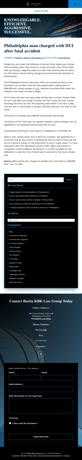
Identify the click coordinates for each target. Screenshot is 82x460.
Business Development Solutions (50, 455)
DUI (37, 88)
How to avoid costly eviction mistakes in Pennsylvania (31, 200)
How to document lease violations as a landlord (28, 196)
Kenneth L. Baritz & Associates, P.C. (30, 58)
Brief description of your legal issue (25, 396)
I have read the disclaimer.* (25, 423)
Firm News (13, 259)
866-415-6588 (42, 11)
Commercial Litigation (18, 239)
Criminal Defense (16, 243)
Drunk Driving (64, 58)
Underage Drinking (17, 274)
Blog (11, 232)
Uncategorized (15, 271)
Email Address (16, 384)
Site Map (24, 455)
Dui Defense (14, 255)
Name (11, 372)
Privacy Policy (32, 455)
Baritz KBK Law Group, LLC (36, 453)
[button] (75, 4)
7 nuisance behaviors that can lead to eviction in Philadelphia (34, 208)
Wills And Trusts (15, 282)
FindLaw (67, 455)
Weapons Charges (16, 278)
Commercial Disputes (18, 236)
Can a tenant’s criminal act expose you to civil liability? (31, 204)
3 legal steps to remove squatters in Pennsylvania (29, 192)
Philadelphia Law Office (41, 319)
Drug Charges (14, 247)
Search (69, 180)
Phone (44, 372)
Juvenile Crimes (15, 263)
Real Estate (13, 267)
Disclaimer (13, 418)
